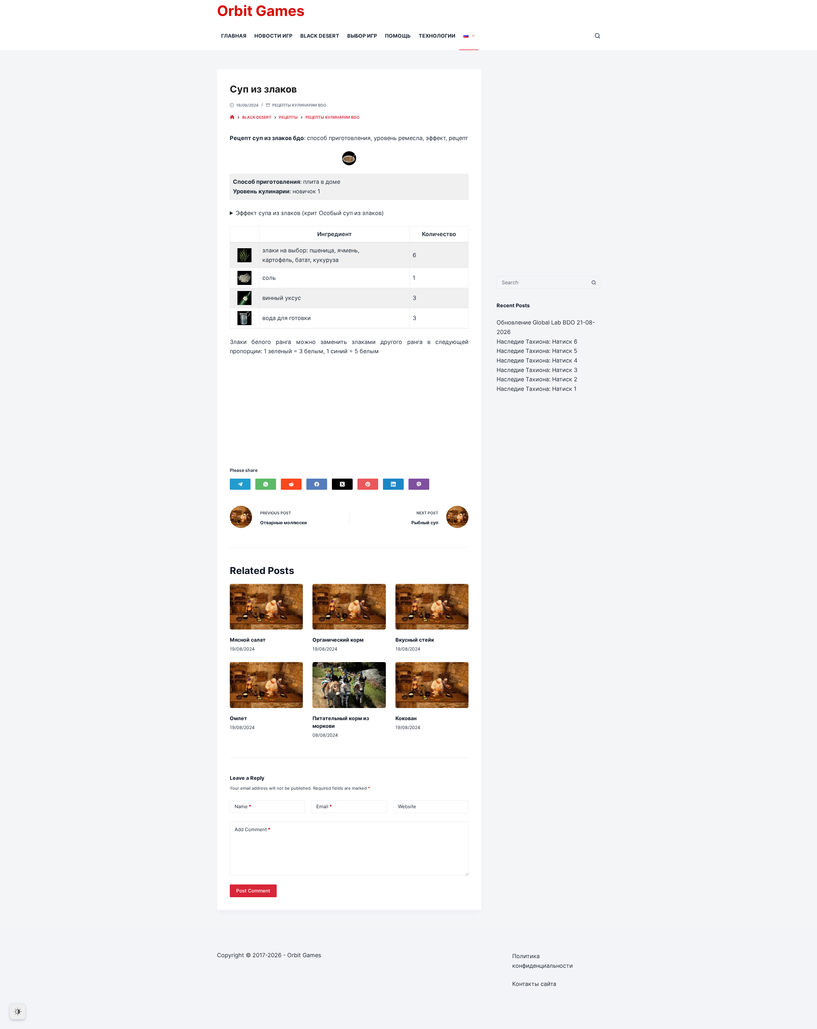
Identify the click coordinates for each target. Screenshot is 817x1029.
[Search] (597, 35)
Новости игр (273, 36)
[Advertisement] (349, 403)
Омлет (238, 718)
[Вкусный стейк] (431, 607)
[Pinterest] (367, 484)
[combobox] (542, 282)
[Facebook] (316, 484)
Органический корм (338, 640)
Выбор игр (362, 36)
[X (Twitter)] (342, 484)
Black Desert (319, 36)
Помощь (398, 36)
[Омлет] (266, 685)
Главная (233, 36)
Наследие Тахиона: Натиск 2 (537, 379)
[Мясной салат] (266, 607)
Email (324, 806)
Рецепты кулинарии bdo (299, 105)
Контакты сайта (534, 984)
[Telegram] (240, 484)
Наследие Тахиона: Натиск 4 (537, 360)
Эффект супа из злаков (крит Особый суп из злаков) (310, 213)
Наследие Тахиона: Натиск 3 (537, 370)
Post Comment (253, 891)
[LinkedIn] (393, 484)
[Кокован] (431, 685)
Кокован (405, 718)
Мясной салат (248, 640)
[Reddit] (291, 484)
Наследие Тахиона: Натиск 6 (537, 341)
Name (243, 806)
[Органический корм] (349, 607)
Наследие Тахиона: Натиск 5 (537, 350)
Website (407, 806)
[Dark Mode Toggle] (18, 1011)
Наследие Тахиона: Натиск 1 (536, 388)
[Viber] (418, 484)
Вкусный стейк (414, 640)
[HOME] (232, 117)
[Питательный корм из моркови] (349, 685)
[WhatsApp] (265, 484)
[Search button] (594, 282)
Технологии (437, 36)
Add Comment (252, 829)
